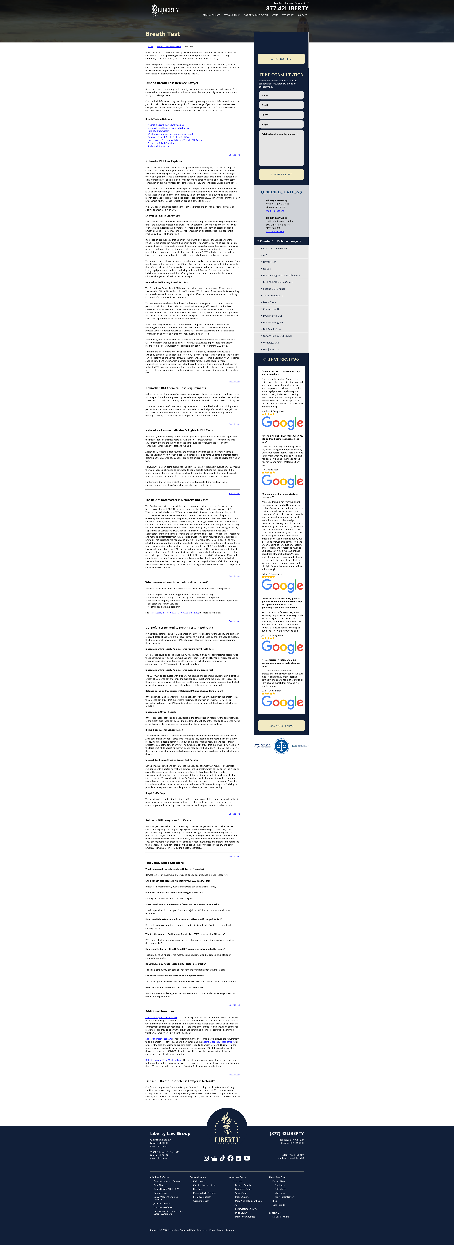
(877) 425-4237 (297, 1139)
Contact (302, 15)
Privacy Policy (216, 1230)
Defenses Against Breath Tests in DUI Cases (169, 137)
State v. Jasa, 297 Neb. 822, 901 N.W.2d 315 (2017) (174, 612)
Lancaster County (243, 1189)
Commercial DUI (272, 308)
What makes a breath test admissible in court (170, 134)
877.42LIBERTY (287, 8)
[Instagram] (206, 1158)
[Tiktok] (222, 1158)
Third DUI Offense (273, 295)
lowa (235, 1205)
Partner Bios (278, 1181)
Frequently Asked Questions (162, 143)
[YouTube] (247, 1158)
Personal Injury (232, 15)
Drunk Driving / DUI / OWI (166, 1189)
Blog (274, 1201)
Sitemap (230, 1230)
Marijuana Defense (163, 1207)
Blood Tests (269, 302)
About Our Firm (277, 1177)
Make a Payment (280, 1217)
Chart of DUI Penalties (275, 248)
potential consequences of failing (219, 1041)
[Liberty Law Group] (165, 11)
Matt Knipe (280, 1193)
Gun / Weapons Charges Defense (166, 1198)
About (275, 15)
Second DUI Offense (274, 288)
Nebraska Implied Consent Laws (161, 1017)
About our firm (281, 59)
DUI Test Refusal (272, 329)
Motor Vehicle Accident (204, 1193)
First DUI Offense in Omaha (278, 282)
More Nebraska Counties (247, 1201)
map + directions (275, 210)
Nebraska (237, 1181)
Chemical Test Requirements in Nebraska (168, 127)
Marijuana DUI (271, 349)
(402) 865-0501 (274, 228)
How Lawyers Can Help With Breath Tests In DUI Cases (175, 140)
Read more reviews (281, 725)
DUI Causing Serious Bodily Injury (281, 275)
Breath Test (269, 261)
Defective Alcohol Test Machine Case (163, 1060)
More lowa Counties (245, 1217)
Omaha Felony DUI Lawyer (277, 335)
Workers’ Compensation (256, 15)
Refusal (267, 268)
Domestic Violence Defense (167, 1181)
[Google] (214, 1158)
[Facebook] (230, 1158)
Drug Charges (160, 1185)
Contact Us (275, 1213)
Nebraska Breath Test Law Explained (166, 124)
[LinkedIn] (238, 1158)
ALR (265, 255)
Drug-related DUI (272, 315)
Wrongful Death (201, 1201)
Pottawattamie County (246, 1209)
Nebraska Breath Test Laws (158, 1038)
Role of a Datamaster (158, 130)
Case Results (288, 15)
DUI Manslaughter (273, 322)
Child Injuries (199, 1181)
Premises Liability (202, 1197)
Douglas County (243, 1185)
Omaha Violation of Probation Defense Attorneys (168, 1212)
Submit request (281, 174)
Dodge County (242, 1197)
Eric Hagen (280, 1185)
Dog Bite (197, 1189)
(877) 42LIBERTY (287, 1133)
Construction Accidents (204, 1185)
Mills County (241, 1213)
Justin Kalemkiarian (284, 1197)
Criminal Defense (211, 15)
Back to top (234, 154)
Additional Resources (158, 146)
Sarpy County (241, 1193)
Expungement (160, 1193)
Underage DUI (271, 342)
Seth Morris (280, 1189)
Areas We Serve (237, 1177)
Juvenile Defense (162, 1203)
